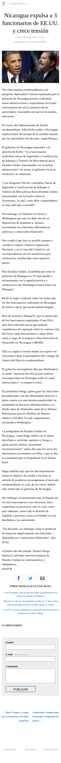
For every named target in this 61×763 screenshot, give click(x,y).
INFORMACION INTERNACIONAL (31, 42)
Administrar (51, 749)
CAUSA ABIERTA (18, 4)
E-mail (17, 654)
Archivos (30, 749)
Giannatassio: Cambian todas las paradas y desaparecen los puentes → (45, 716)
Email (42, 578)
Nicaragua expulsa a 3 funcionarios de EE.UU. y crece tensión (30, 23)
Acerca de (10, 749)
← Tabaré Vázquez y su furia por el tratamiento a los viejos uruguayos (15, 716)
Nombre (10, 642)
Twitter (30, 578)
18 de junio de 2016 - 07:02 (30, 37)
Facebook (18, 578)
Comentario (12, 666)
